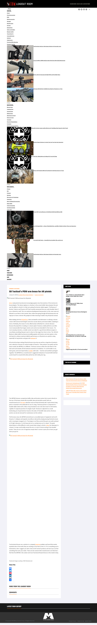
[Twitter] (34, 571)
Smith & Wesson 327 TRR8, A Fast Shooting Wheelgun (74, 304)
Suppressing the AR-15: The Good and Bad (76, 349)
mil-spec (23, 402)
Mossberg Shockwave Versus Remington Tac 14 (76, 312)
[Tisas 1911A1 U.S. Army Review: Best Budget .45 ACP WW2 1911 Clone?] (68, 290)
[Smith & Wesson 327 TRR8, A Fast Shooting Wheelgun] (68, 299)
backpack (33, 338)
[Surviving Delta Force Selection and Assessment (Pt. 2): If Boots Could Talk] (68, 316)
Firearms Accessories (14, 288)
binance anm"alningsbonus (72, 383)
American (37, 544)
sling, (47, 425)
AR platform (24, 319)
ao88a (67, 390)
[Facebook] (34, 568)
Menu (9, 9)
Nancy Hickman (69, 379)
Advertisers (88, 621)
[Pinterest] (34, 573)
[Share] (34, 580)
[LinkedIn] (34, 575)
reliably (31, 351)
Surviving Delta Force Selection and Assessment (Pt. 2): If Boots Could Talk (76, 335)
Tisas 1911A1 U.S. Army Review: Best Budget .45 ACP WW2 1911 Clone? (75, 295)
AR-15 (10, 303)
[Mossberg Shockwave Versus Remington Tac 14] (68, 307)
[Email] (34, 577)
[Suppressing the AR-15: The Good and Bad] (68, 339)
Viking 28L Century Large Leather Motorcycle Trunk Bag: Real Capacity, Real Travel (76, 392)
